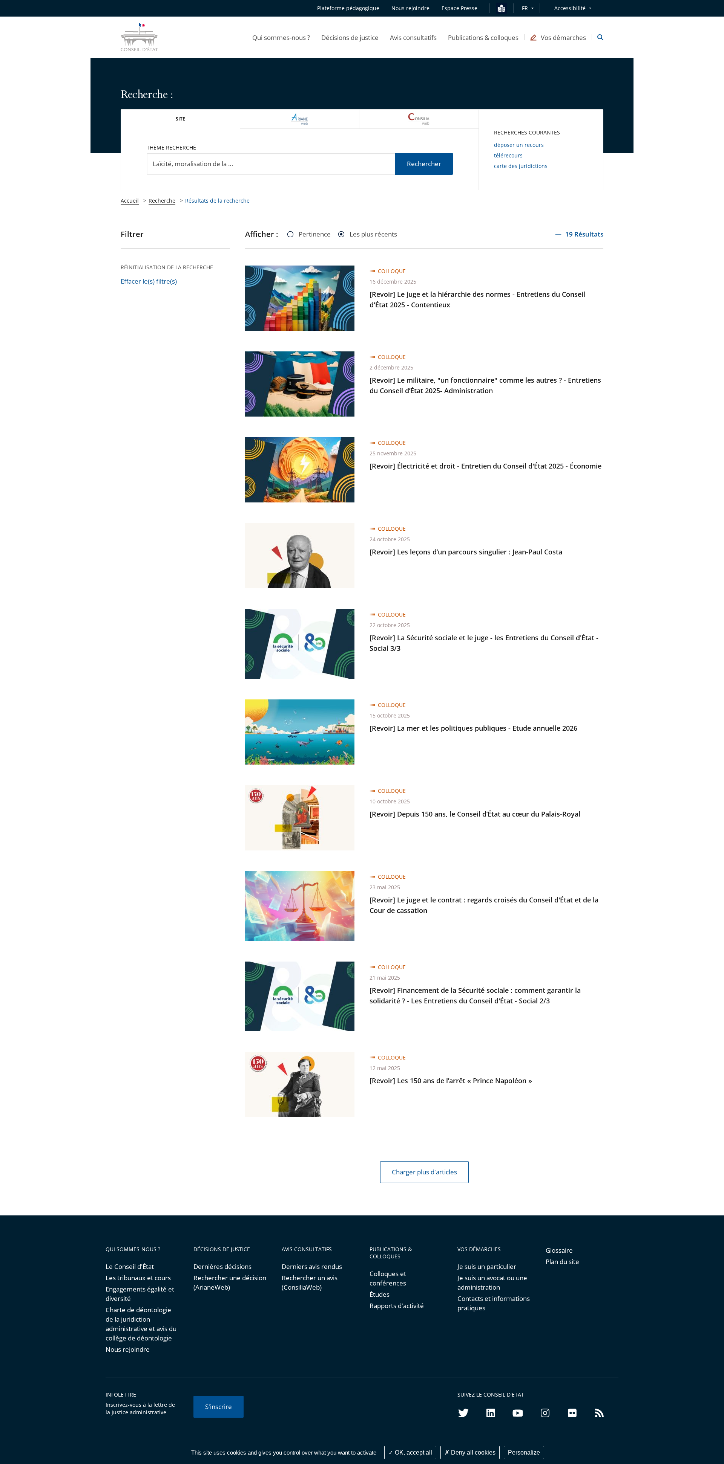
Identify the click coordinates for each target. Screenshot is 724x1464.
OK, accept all (412, 1452)
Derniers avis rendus (312, 1266)
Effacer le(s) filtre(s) (149, 281)
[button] (281, 37)
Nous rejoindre (128, 1349)
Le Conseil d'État (130, 1266)
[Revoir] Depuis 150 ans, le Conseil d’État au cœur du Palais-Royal (475, 813)
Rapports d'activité (397, 1305)
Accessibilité (570, 8)
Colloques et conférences (388, 1278)
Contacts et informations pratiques (493, 1303)
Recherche (162, 200)
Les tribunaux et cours (138, 1277)
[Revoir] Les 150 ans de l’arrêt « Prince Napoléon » (451, 1080)
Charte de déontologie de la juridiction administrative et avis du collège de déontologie (141, 1323)
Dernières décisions (222, 1266)
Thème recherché (171, 147)
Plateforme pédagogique (348, 8)
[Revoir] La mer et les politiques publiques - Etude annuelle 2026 (473, 728)
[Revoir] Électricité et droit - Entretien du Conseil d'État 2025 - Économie (485, 465)
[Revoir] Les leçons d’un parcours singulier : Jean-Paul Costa (466, 551)
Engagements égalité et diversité (140, 1294)
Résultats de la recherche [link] (217, 200)
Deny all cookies (472, 1452)
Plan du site (562, 1261)
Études (380, 1294)
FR (525, 8)
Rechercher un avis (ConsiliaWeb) (309, 1282)
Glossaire (559, 1250)
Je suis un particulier (486, 1266)
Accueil (130, 200)
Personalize (524, 1452)
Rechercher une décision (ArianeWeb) (229, 1282)
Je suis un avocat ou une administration (492, 1282)
